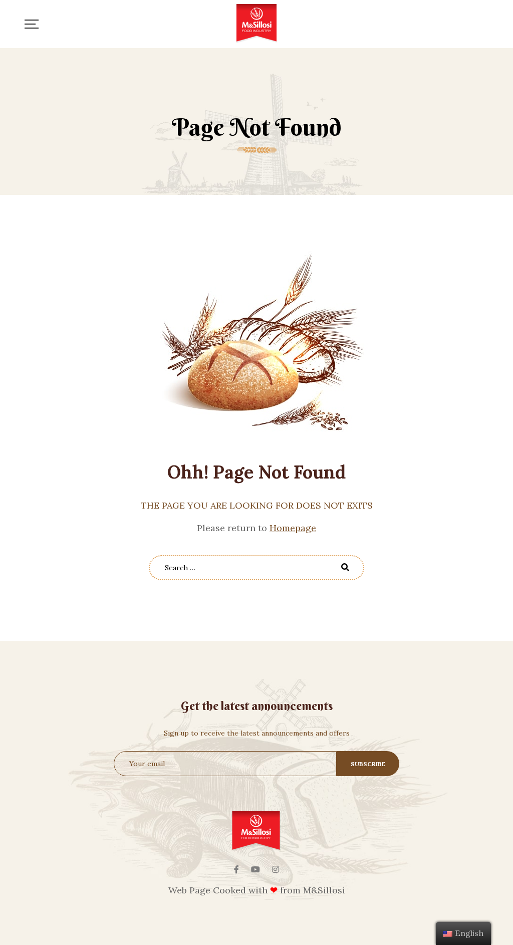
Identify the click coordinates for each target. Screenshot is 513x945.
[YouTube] (255, 869)
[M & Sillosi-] (256, 24)
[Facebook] (236, 869)
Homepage (293, 528)
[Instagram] (275, 869)
